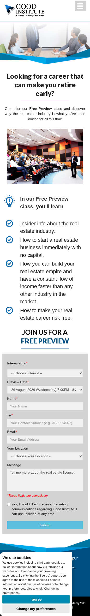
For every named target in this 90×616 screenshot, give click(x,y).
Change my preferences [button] (36, 609)
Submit (45, 525)
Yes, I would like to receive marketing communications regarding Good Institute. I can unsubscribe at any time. (44, 509)
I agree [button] (36, 599)
